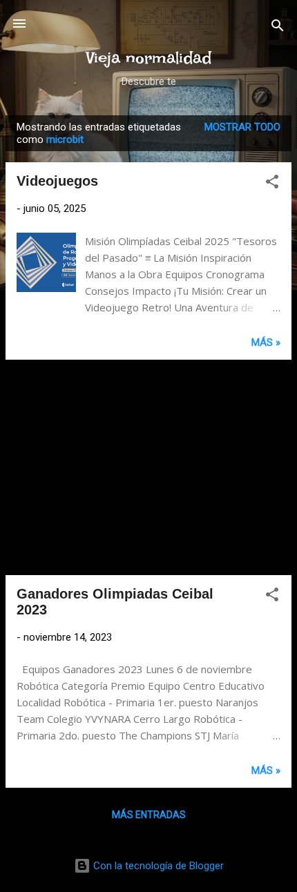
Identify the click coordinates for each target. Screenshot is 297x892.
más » (265, 342)
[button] (272, 184)
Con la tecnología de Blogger (157, 866)
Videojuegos (57, 180)
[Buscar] (277, 28)
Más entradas (149, 814)
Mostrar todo (242, 127)
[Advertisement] (148, 467)
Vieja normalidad (148, 58)
